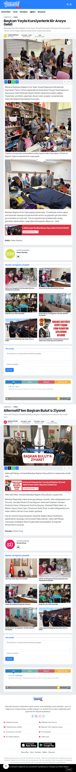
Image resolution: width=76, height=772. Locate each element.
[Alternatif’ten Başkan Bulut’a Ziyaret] (38, 445)
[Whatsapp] (43, 716)
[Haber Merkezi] (10, 253)
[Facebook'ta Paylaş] (5, 81)
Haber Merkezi (22, 252)
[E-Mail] (18, 256)
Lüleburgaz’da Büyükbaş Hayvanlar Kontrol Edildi (19, 340)
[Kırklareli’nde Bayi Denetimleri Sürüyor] (55, 277)
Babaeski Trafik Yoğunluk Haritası (52, 727)
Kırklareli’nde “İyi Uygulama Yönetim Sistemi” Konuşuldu (53, 314)
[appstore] (29, 745)
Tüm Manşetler (46, 732)
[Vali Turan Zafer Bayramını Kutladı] (21, 568)
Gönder (9, 370)
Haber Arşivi (45, 737)
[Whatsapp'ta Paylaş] (13, 81)
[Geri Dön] (6, 766)
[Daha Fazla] (17, 81)
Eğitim (32, 12)
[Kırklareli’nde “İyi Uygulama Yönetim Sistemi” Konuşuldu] (55, 303)
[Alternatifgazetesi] (12, 4)
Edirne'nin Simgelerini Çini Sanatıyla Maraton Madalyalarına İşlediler (19, 289)
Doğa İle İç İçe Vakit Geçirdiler (15, 313)
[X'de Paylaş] (9, 81)
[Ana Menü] (71, 4)
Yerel (15, 12)
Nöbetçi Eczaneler (12, 722)
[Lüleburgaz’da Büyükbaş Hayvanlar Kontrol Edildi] (21, 328)
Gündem (24, 12)
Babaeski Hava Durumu (49, 722)
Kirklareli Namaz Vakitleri (14, 727)
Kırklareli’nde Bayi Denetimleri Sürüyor (51, 288)
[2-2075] (38, 126)
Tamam (69, 769)
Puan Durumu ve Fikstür (13, 732)
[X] (36, 716)
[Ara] (68, 4)
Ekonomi (41, 12)
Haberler (7, 17)
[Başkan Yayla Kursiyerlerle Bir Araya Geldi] (38, 59)
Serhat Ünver (21, 543)
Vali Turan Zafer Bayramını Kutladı (16, 579)
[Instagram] (39, 716)
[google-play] (47, 745)
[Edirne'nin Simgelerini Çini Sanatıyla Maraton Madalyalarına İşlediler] (21, 277)
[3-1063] (38, 184)
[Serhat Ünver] (10, 544)
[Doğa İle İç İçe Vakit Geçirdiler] (21, 303)
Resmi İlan (5, 12)
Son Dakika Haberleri (12, 737)
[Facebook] (32, 716)
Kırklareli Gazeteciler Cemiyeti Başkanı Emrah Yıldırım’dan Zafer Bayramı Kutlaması (54, 340)
